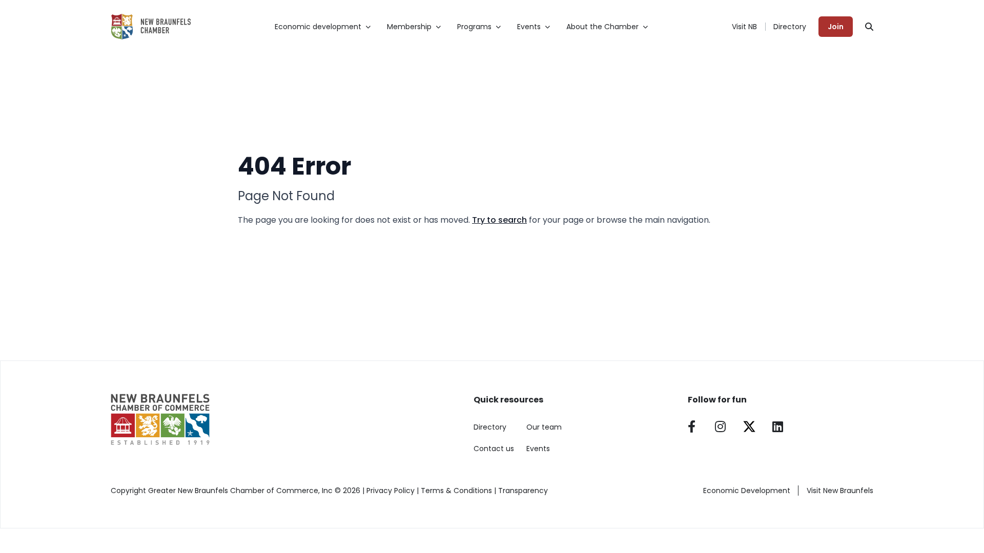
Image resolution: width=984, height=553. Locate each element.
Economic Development (746, 490)
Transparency (523, 490)
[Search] (869, 26)
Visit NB (744, 27)
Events (538, 448)
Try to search (499, 220)
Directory (789, 27)
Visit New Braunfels (840, 490)
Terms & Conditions (456, 490)
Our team (544, 427)
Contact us (494, 448)
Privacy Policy (390, 490)
